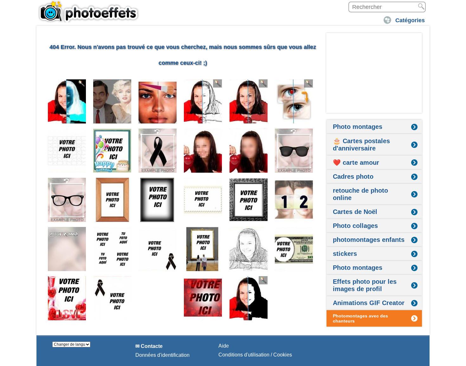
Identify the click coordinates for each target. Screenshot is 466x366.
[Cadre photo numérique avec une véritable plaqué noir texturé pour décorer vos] (249, 200)
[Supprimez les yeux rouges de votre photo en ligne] (294, 101)
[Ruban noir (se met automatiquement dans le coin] (158, 249)
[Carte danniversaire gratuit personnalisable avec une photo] (112, 151)
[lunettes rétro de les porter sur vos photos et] (67, 200)
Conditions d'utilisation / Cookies (255, 354)
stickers (345, 253)
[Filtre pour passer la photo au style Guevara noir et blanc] (249, 298)
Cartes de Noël (355, 211)
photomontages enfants (369, 239)
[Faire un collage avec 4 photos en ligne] (112, 249)
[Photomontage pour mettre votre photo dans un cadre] (203, 249)
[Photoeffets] (88, 11)
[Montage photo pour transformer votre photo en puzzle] (67, 151)
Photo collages (355, 225)
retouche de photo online (360, 194)
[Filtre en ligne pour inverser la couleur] (67, 101)
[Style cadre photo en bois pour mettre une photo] (112, 200)
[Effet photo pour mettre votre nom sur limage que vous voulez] (67, 249)
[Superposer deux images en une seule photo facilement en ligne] (112, 101)
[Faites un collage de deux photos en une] (294, 200)
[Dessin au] (249, 249)
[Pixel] (249, 151)
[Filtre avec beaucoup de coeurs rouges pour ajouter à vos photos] (203, 298)
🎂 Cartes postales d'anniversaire (361, 144)
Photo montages (357, 126)
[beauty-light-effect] (249, 101)
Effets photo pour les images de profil (365, 285)
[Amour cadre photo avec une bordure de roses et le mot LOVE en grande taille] (67, 298)
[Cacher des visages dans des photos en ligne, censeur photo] (203, 151)
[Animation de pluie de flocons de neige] (158, 298)
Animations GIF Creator (369, 302)
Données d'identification (162, 355)
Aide (223, 346)
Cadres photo (353, 176)
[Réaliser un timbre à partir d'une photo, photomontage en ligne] (203, 200)
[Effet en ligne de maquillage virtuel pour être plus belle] (158, 101)
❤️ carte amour (356, 162)
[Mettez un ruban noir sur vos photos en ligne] (158, 151)
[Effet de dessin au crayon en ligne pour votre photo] (203, 101)
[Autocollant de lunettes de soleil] (294, 151)
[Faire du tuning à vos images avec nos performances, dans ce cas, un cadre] (158, 200)
